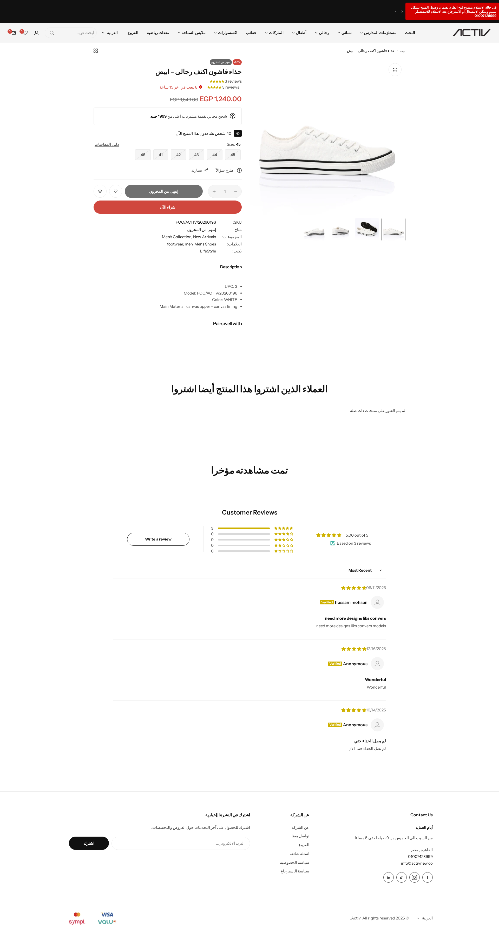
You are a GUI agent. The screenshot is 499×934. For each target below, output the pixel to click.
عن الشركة (300, 827)
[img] (353, 587)
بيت (402, 50)
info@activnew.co (417, 863)
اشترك (88, 843)
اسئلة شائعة (299, 853)
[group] (327, 137)
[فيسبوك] (427, 877)
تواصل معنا (300, 835)
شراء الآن (167, 207)
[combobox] (71, 33)
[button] (402, 11)
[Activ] (471, 32)
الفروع (304, 844)
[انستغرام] (414, 877)
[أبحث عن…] (51, 33)
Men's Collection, (177, 236)
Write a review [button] (158, 539)
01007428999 (420, 856)
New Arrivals (204, 236)
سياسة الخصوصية (294, 862)
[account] (36, 32)
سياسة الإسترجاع (295, 871)
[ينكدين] (388, 877)
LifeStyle (208, 251)
